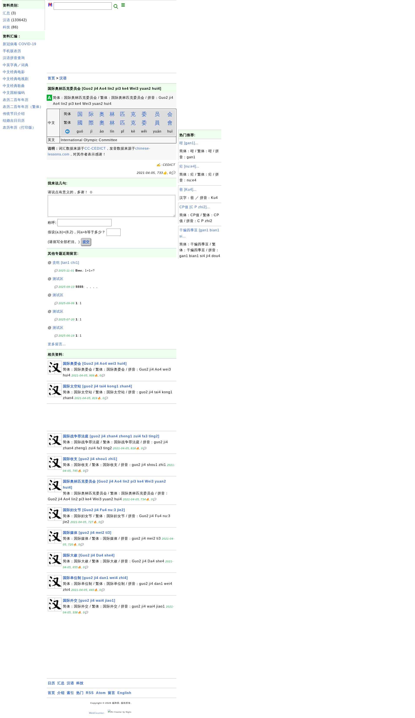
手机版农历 (12, 51)
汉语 (6, 20)
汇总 (6, 13)
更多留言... (57, 344)
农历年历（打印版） (19, 127)
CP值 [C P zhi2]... (194, 207)
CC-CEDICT (95, 148)
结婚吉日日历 (14, 120)
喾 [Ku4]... (187, 189)
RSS (90, 693)
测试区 (58, 279)
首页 (51, 78)
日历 (51, 683)
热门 (80, 693)
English (124, 693)
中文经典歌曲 (14, 86)
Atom (101, 693)
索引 (70, 693)
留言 (111, 693)
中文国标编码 (14, 92)
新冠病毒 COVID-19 (19, 44)
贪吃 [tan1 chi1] (66, 262)
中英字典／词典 (16, 65)
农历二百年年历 (16, 100)
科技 (6, 27)
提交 (86, 242)
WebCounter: (97, 713)
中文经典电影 (14, 72)
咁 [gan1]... (188, 143)
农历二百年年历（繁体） (23, 107)
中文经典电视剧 (16, 79)
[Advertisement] (23, 196)
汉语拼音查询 (14, 58)
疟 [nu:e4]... (189, 166)
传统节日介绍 (14, 113)
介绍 (61, 693)
